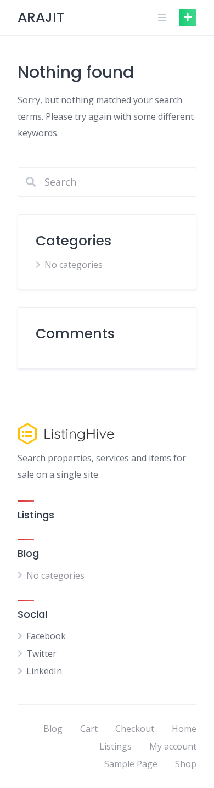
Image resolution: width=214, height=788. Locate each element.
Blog (53, 729)
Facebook (46, 636)
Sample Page (130, 764)
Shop (185, 764)
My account (172, 746)
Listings (115, 746)
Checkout (134, 729)
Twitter (41, 653)
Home (184, 729)
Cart (89, 729)
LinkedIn (44, 671)
